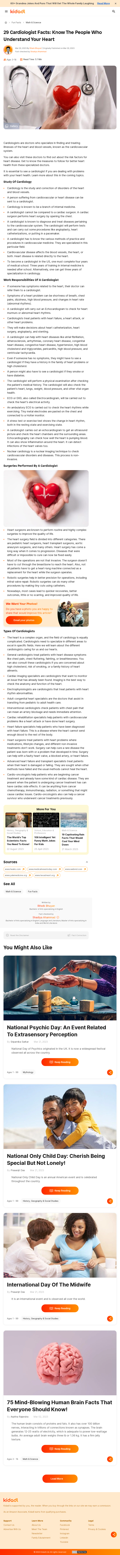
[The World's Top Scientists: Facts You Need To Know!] (18, 820)
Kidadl (6, 22)
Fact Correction (79, 935)
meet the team (39, 1529)
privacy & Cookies (97, 1529)
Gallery (14, 126)
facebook (65, 1525)
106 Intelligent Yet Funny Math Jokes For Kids (44, 840)
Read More (103, 3)
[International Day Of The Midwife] (60, 1244)
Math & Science (69, 830)
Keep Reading (62, 1062)
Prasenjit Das (18, 1170)
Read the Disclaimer (19, 935)
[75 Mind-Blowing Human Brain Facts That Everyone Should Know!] (60, 1362)
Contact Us (9, 1525)
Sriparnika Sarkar (20, 1041)
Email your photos (24, 620)
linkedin (64, 1537)
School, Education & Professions (44, 831)
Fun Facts (16, 22)
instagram (64, 1533)
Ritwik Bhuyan (35, 48)
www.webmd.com (73, 869)
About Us (36, 1525)
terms (91, 1525)
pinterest (64, 1529)
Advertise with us (12, 1529)
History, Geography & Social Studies (17, 831)
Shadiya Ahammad (38, 51)
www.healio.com (13, 869)
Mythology (28, 1072)
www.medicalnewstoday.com (43, 869)
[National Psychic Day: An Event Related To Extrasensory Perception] (60, 987)
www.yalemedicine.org (16, 875)
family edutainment (41, 1537)
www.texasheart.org (45, 875)
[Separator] (114, 1534)
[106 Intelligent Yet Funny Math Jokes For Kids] (46, 820)
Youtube (64, 1542)
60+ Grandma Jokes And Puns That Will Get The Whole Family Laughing (52, 3)
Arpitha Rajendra (19, 1416)
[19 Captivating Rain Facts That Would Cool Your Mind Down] (73, 820)
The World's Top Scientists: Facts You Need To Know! (18, 840)
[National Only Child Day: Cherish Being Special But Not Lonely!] (60, 1116)
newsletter (37, 1533)
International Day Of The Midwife (49, 1284)
